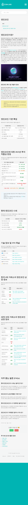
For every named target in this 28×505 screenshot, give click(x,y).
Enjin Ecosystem (13, 50)
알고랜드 (4, 439)
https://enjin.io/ (15, 253)
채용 (13, 456)
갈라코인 (4, 443)
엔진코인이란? (5, 26)
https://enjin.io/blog (16, 263)
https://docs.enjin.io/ (16, 255)
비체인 (3, 444)
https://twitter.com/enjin (17, 259)
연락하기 (9, 456)
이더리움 (3, 53)
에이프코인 (4, 446)
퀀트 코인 (4, 438)
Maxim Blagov (15, 87)
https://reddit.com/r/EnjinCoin (18, 261)
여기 (22, 196)
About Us (4, 456)
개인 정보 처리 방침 (20, 456)
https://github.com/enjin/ (17, 257)
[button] (11, 430)
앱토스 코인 (5, 441)
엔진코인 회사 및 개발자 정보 (9, 28)
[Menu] (26, 4)
